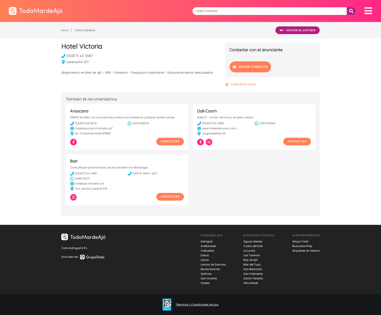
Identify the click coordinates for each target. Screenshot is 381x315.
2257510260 (268, 123)
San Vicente (209, 278)
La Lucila (249, 251)
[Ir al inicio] (35, 11)
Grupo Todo (300, 241)
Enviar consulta (253, 67)
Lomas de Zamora (213, 264)
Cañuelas (207, 251)
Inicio (65, 30)
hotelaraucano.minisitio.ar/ (94, 128)
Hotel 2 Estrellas (85, 30)
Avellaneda (208, 246)
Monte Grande (210, 269)
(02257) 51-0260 (213, 123)
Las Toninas (251, 255)
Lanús (205, 260)
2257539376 (141, 123)
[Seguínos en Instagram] (209, 142)
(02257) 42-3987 (79, 56)
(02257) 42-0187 (86, 173)
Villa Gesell (250, 283)
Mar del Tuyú (252, 264)
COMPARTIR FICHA (243, 84)
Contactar (170, 141)
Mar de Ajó (250, 260)
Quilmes (206, 274)
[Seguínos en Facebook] (73, 142)
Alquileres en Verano (306, 251)
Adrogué (206, 241)
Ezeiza (205, 255)
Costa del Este (253, 246)
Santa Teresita (253, 278)
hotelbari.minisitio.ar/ (89, 183)
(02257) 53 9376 (86, 123)
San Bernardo (252, 269)
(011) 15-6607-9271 (145, 173)
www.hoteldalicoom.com (219, 128)
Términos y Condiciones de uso (197, 304)
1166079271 (82, 178)
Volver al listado (301, 30)
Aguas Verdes (252, 241)
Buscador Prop (302, 246)
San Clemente (253, 274)
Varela (205, 283)
